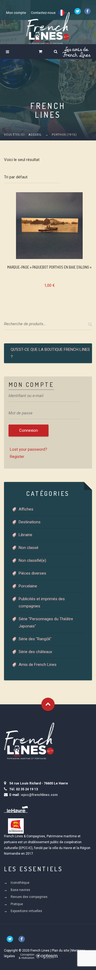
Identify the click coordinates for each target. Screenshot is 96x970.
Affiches (26, 509)
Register (17, 456)
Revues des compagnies (29, 897)
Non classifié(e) (32, 560)
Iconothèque (20, 883)
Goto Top (48, 704)
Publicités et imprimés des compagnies (42, 602)
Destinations (30, 522)
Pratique (17, 904)
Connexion (28, 430)
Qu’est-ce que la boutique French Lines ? (50, 353)
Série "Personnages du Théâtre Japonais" (46, 622)
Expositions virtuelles (26, 911)
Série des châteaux (35, 651)
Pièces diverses (32, 573)
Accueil (35, 134)
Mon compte (16, 13)
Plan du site (60, 950)
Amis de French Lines (38, 664)
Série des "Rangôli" (35, 639)
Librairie (25, 534)
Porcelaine (28, 586)
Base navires (20, 890)
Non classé (28, 547)
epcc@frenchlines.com (39, 795)
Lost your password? (28, 449)
